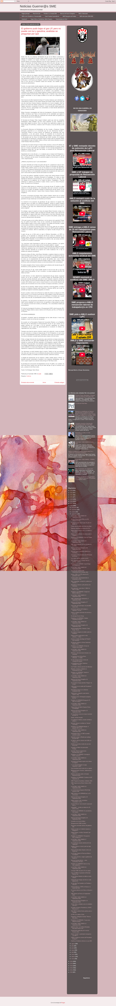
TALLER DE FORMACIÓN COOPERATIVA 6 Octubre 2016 (79, 571)
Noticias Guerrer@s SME (38, 6)
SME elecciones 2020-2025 (86, 16)
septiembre (74, 514)
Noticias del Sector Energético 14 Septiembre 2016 (79, 901)
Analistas (28, 376)
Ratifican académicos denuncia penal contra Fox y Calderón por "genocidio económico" (80, 452)
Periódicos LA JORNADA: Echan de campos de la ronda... (80, 646)
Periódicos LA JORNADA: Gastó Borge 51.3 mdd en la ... (80, 564)
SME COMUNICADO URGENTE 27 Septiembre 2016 (80, 599)
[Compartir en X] (49, 374)
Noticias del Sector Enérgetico (67, 13)
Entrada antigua (59, 382)
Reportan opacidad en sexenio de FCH (80, 528)
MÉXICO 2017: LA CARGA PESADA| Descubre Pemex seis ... (80, 927)
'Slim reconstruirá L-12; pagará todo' (84, 468)
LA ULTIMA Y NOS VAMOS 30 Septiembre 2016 (78, 516)
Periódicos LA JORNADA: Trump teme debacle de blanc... (80, 920)
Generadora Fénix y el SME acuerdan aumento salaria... (80, 734)
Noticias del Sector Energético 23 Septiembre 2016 (79, 711)
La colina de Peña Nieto (81, 403)
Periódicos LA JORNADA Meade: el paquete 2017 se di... (80, 727)
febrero (73, 956)
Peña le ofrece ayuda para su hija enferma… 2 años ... (79, 636)
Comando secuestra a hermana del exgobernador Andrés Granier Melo (83, 424)
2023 (71, 490)
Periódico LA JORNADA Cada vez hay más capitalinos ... (80, 864)
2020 (71, 497)
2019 (71, 499)
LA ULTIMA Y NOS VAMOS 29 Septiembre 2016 (78, 541)
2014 (71, 963)
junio (73, 948)
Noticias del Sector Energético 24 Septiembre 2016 (79, 680)
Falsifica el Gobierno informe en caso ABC (81, 941)
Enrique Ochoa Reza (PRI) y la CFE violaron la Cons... (80, 520)
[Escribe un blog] (47, 374)
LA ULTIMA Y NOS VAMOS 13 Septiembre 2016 (78, 924)
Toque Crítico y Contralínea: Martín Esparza (41, 19)
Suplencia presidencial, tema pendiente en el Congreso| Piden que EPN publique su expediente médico (85, 478)
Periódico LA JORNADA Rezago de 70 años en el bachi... (80, 701)
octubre (73, 511)
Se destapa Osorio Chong (77, 616)
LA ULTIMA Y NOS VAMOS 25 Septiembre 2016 (78, 650)
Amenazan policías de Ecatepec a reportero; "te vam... (79, 609)
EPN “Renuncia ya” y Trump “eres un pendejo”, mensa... (80, 561)
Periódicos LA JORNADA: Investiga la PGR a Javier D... (80, 755)
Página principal (25, 13)
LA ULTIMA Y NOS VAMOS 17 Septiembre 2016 (78, 840)
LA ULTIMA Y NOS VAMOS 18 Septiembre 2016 (78, 815)
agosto (73, 943)
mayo (73, 950)
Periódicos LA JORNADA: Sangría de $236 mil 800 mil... (80, 592)
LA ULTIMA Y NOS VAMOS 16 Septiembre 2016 (78, 868)
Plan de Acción (36, 13)
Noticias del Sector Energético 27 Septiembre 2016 (79, 603)
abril (73, 952)
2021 (71, 494)
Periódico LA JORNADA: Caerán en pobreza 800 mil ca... (80, 673)
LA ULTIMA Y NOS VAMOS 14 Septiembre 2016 (78, 897)
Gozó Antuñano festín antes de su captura (81, 768)
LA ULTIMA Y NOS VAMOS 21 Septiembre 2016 (78, 758)
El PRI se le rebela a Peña (77, 914)
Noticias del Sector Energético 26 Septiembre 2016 (79, 626)
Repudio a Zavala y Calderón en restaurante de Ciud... (79, 669)
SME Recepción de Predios (69, 16)
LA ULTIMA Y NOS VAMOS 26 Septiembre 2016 (78, 622)
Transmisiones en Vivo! (61, 19)
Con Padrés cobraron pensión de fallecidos (81, 666)
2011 (71, 970)
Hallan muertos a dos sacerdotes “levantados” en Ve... (79, 801)
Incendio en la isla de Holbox (78, 821)
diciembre (74, 507)
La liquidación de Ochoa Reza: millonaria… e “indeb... (78, 657)
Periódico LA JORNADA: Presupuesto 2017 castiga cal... (80, 836)
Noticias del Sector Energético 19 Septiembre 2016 (79, 797)
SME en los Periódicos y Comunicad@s (31, 16)
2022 (71, 492)
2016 (71, 505)
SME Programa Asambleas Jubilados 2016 (81, 781)
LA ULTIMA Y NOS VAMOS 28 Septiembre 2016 (78, 568)
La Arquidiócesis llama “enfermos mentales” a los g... (79, 664)
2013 (71, 965)
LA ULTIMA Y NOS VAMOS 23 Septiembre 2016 (78, 704)
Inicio (44, 382)
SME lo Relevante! (83, 13)
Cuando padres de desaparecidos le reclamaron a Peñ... (80, 578)
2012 (71, 968)
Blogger (63, 1002)
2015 (71, 961)
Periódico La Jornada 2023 (50, 13)
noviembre (74, 509)
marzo (73, 954)
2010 (71, 972)
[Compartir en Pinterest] (52, 374)
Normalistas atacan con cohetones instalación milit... (79, 690)
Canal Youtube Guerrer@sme (52, 16)
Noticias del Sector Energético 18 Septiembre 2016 (79, 818)
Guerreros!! (24, 19)
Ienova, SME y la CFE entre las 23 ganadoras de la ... (79, 575)
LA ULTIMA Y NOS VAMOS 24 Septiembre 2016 (78, 676)
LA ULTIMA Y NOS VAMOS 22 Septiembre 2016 (78, 730)
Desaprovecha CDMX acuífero (78, 823)
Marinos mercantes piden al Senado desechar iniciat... (80, 774)
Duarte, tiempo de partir (77, 717)
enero (73, 958)
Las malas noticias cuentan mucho (79, 558)
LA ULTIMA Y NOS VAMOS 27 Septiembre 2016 (78, 596)
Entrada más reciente (27, 382)
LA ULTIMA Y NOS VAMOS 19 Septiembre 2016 (78, 787)
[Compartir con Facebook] (50, 374)
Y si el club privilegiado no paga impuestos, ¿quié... (79, 765)
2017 (71, 503)
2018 (71, 501)
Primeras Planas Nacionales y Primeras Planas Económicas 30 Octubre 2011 (85, 396)
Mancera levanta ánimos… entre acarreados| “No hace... (79, 861)
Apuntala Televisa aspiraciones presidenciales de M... (78, 751)
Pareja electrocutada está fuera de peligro (81, 526)
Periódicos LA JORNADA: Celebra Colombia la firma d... (79, 619)
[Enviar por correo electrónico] (45, 374)
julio (73, 945)
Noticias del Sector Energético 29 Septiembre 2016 (79, 548)
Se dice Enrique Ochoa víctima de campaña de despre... (79, 660)
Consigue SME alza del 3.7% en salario (81, 870)
